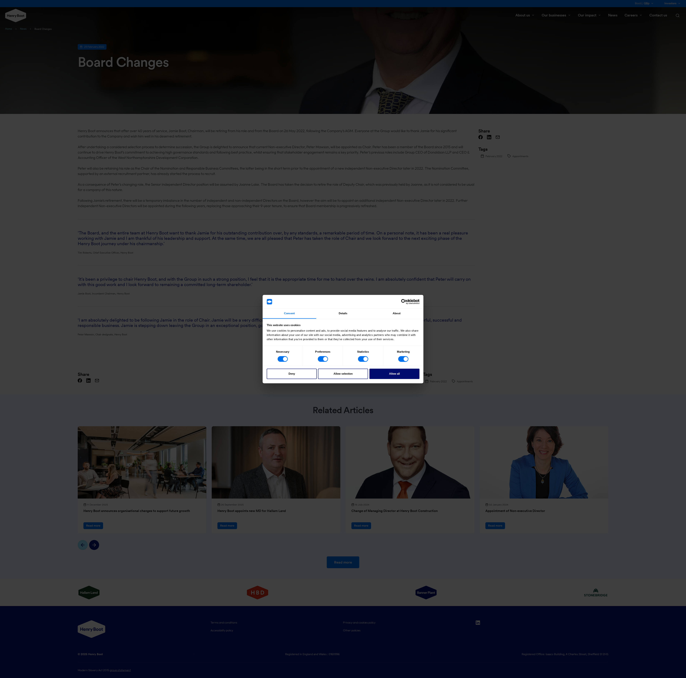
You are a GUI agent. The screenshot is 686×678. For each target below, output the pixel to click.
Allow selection (343, 373)
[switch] (323, 359)
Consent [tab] (289, 313)
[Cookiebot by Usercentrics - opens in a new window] (403, 301)
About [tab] (397, 313)
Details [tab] (343, 313)
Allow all (394, 373)
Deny (292, 373)
